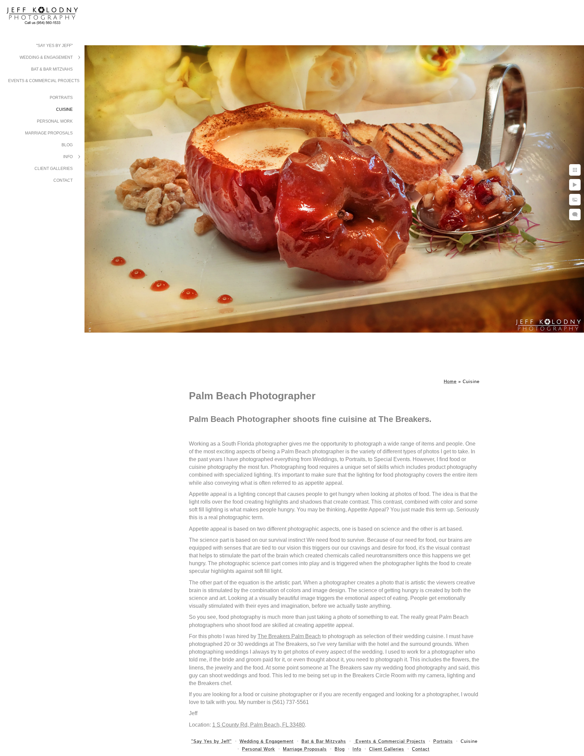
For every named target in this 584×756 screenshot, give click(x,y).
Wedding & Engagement (46, 57)
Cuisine (64, 109)
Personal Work (55, 121)
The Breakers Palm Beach (289, 636)
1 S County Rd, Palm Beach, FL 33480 (258, 725)
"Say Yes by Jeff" (54, 45)
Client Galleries (53, 168)
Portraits (61, 97)
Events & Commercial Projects (43, 80)
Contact (63, 180)
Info (68, 156)
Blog (67, 145)
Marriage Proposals (49, 133)
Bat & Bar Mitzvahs (52, 69)
